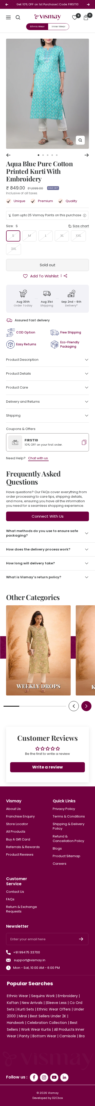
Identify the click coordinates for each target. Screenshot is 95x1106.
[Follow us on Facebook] (34, 1077)
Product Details (18, 373)
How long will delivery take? (30, 563)
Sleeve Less (57, 1002)
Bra (82, 1036)
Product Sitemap (66, 856)
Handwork (15, 1022)
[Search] (18, 17)
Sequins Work (43, 995)
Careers (59, 863)
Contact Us (15, 891)
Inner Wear (58, 26)
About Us (13, 809)
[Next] (87, 155)
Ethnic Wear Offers (54, 1009)
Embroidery (68, 995)
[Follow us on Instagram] (44, 1077)
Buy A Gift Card (18, 839)
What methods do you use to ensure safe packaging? (42, 533)
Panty (24, 1036)
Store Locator (17, 824)
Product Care (17, 387)
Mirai (23, 1016)
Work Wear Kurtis (36, 1029)
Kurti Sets (25, 1009)
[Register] (81, 939)
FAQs (10, 899)
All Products (15, 831)
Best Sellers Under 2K (48, 1016)
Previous (74, 706)
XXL (78, 235)
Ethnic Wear (37, 26)
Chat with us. (38, 458)
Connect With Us (48, 516)
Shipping (13, 415)
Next (86, 706)
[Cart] (86, 17)
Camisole (67, 1036)
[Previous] (8, 155)
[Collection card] (38, 650)
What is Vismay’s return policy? (33, 577)
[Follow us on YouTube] (54, 1077)
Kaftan (13, 1002)
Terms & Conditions (69, 816)
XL (62, 235)
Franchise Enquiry (20, 816)
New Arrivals (32, 1002)
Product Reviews (19, 854)
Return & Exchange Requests (21, 909)
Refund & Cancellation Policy (68, 838)
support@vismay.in (29, 960)
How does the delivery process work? (38, 549)
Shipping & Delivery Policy (68, 826)
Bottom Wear (44, 1036)
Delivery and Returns (23, 401)
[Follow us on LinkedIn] (64, 1077)
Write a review (47, 767)
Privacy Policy (64, 809)
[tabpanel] (38, 652)
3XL (13, 248)
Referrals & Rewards (23, 847)
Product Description (22, 359)
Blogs (57, 848)
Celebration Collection (47, 1022)
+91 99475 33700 (26, 952)
